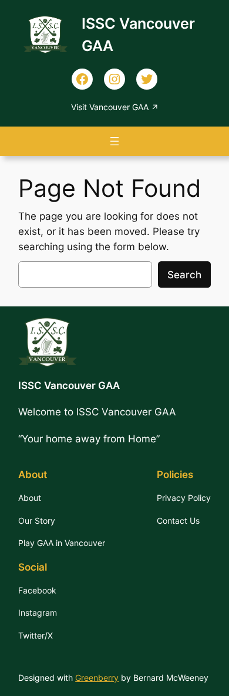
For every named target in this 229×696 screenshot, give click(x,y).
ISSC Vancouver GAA (69, 385)
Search (184, 275)
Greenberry (97, 678)
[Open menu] (114, 141)
